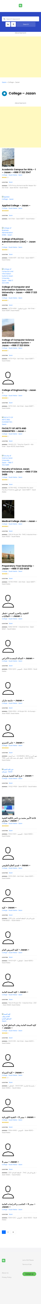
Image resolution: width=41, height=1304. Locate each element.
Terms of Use (27, 1264)
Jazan (11, 182)
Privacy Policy (6, 1277)
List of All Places (28, 1260)
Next (13, 1232)
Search (26, 24)
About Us (5, 1273)
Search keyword (4, 19)
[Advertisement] (20, 56)
